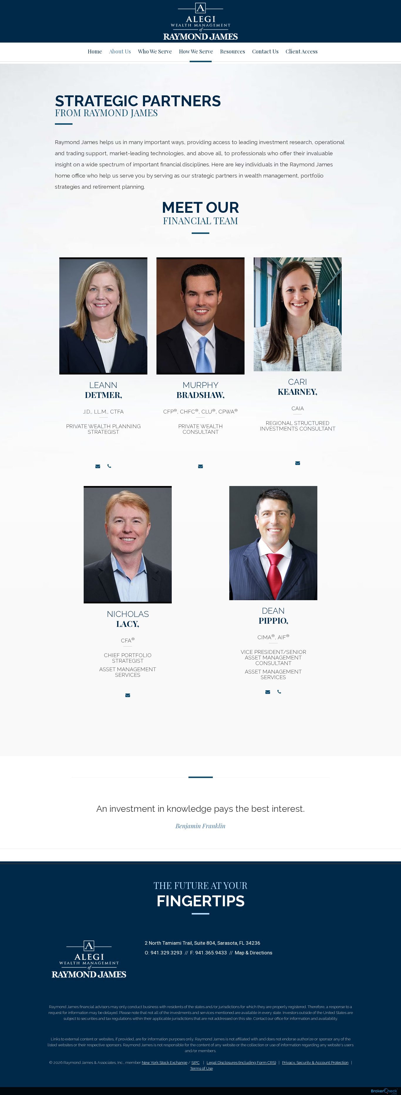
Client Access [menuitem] (302, 51)
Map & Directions (253, 953)
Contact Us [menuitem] (265, 51)
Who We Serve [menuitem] (155, 51)
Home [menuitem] (95, 51)
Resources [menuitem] (232, 51)
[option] (103, 367)
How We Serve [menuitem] (196, 51)
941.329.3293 (166, 953)
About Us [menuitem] (120, 51)
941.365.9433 (211, 953)
